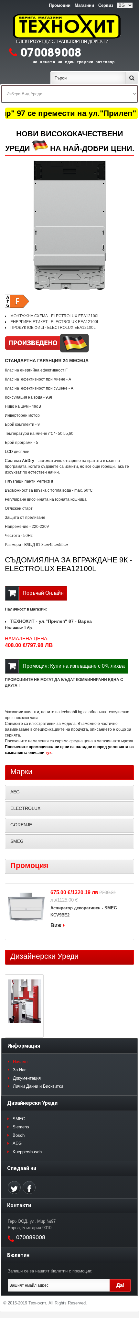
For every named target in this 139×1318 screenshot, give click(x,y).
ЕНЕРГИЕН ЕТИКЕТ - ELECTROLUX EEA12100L (54, 321)
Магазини (84, 5)
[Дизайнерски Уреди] (24, 1002)
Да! (120, 1285)
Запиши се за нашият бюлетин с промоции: (50, 1271)
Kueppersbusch (27, 1151)
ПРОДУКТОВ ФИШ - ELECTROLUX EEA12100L (53, 327)
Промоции (59, 5)
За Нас (20, 1069)
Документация (27, 1078)
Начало (20, 1061)
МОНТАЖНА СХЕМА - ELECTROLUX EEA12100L (55, 316)
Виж (55, 925)
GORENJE (21, 824)
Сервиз (105, 5)
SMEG (17, 841)
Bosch (19, 1135)
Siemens (21, 1126)
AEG (15, 791)
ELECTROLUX (25, 808)
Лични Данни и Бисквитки (38, 1086)
